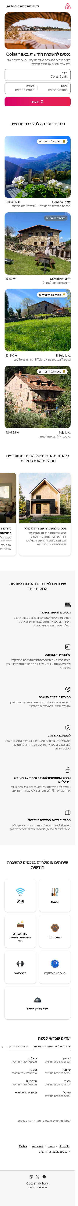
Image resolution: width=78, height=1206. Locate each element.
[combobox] (38, 76)
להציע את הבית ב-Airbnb (23, 6)
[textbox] (54, 90)
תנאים (31, 1187)
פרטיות (43, 1187)
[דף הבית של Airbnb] (68, 6)
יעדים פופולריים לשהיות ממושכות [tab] (52, 1046)
